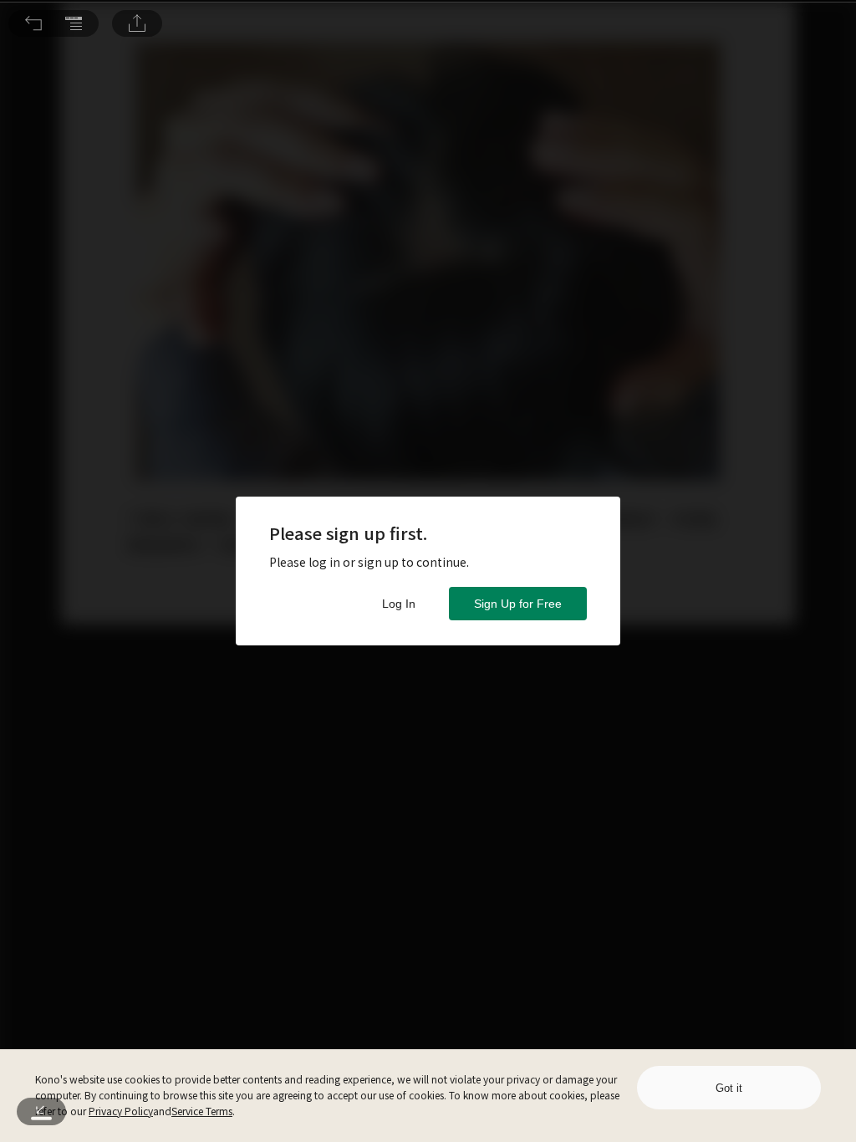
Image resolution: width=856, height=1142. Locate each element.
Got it (729, 1088)
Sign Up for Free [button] (518, 603)
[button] (33, 23)
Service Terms (201, 1111)
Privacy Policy (121, 1111)
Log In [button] (398, 603)
